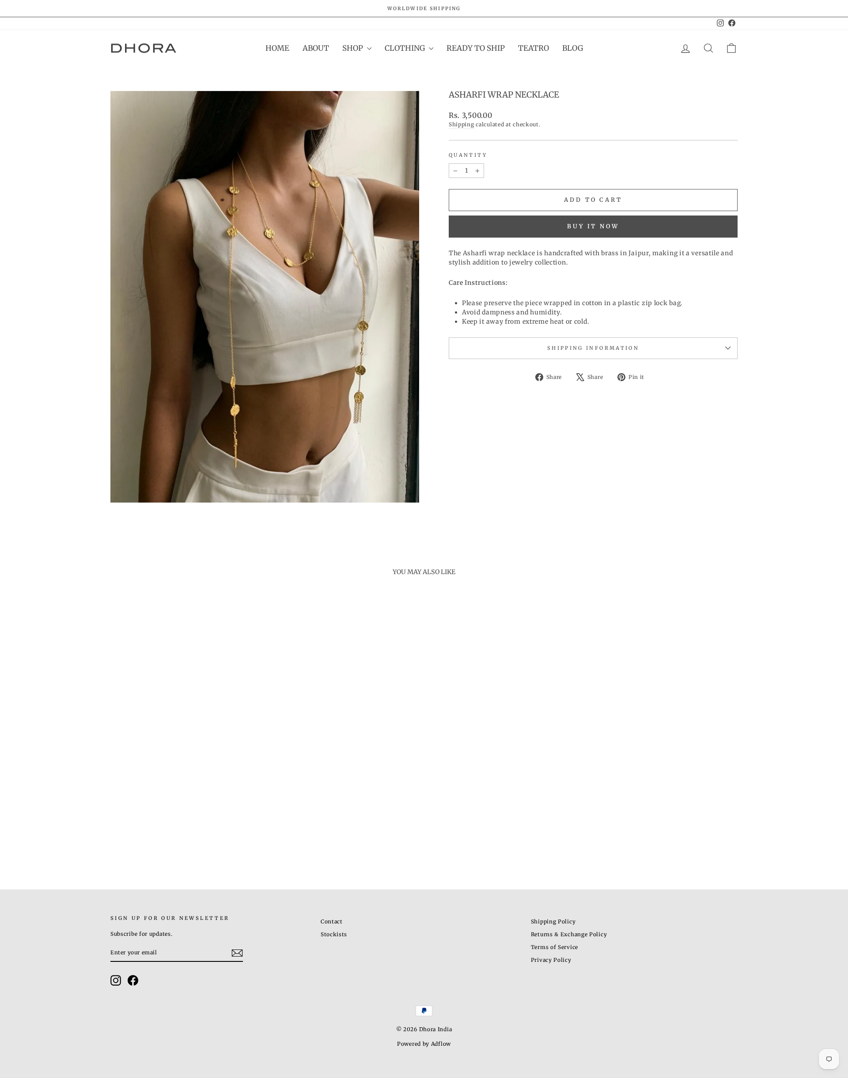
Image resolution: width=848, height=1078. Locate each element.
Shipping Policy (553, 921)
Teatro (533, 48)
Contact (332, 921)
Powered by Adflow (424, 1043)
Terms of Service (554, 947)
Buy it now (593, 226)
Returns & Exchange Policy (569, 934)
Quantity (468, 155)
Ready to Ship (476, 48)
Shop (353, 48)
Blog (572, 48)
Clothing (406, 48)
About (316, 48)
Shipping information (593, 348)
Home (277, 48)
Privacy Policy (551, 960)
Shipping (461, 124)
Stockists (334, 934)
